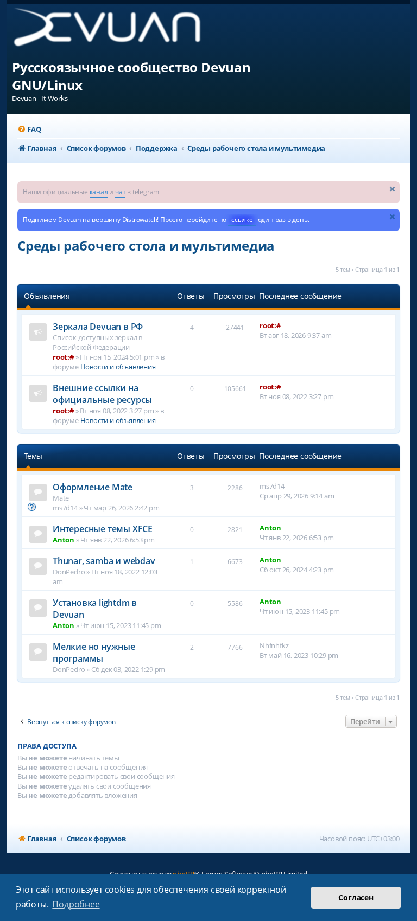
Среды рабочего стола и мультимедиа (146, 245)
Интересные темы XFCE (103, 529)
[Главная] (116, 31)
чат (120, 191)
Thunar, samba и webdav (104, 561)
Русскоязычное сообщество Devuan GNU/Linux (131, 76)
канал (99, 191)
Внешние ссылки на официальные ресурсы (102, 394)
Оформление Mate (92, 487)
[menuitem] (29, 129)
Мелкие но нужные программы (94, 652)
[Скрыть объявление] (392, 188)
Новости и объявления (118, 367)
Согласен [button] (355, 897)
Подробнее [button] (75, 904)
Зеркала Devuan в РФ (98, 326)
